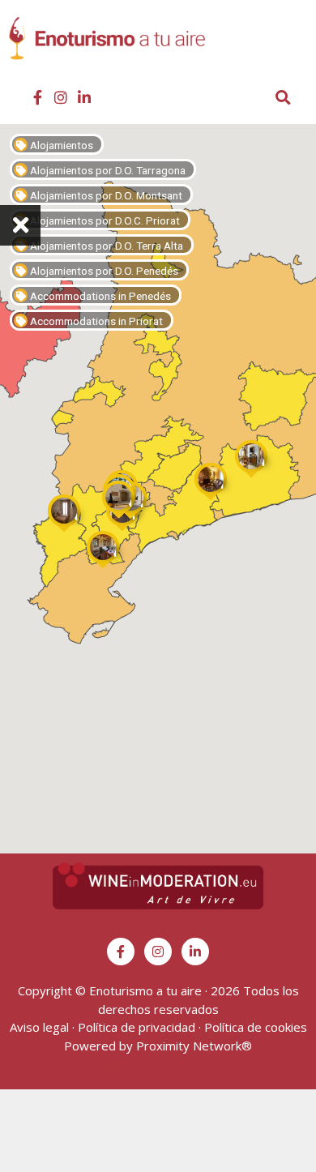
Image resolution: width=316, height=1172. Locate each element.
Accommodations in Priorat (95, 320)
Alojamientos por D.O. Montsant (105, 195)
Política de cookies (255, 1027)
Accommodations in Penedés (99, 295)
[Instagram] (61, 97)
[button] (294, 46)
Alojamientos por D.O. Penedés (103, 270)
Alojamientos (60, 145)
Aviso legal (39, 1027)
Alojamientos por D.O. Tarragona (107, 170)
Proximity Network (188, 1045)
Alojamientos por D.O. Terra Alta (105, 245)
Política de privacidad (136, 1027)
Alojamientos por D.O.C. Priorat (104, 220)
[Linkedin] (84, 97)
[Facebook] (37, 97)
